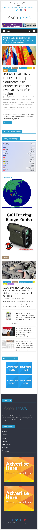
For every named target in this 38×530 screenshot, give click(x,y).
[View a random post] (34, 31)
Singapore (20, 107)
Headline (4, 431)
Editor (18, 298)
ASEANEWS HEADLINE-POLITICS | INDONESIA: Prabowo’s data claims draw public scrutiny (25, 331)
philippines (13, 107)
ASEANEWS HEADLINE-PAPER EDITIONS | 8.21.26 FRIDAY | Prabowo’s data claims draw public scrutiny (25, 345)
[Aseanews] (4, 31)
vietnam (13, 110)
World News (12, 70)
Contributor (18, 97)
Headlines (23, 68)
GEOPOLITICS (13, 104)
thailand (25, 107)
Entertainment (6, 444)
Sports (4, 438)
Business (5, 448)
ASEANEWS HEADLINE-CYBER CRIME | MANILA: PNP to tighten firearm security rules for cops (18, 291)
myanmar (6, 107)
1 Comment (28, 97)
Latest (29, 68)
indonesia (21, 104)
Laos (26, 104)
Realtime (12, 207)
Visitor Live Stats (7, 177)
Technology (5, 451)
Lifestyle (11, 284)
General (15, 68)
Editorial (4, 435)
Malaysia (30, 104)
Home (30, 282)
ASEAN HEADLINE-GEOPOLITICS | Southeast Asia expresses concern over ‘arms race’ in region (17, 84)
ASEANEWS (7, 68)
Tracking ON (19, 207)
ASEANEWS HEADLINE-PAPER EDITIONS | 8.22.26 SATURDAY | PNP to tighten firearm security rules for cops (25, 317)
